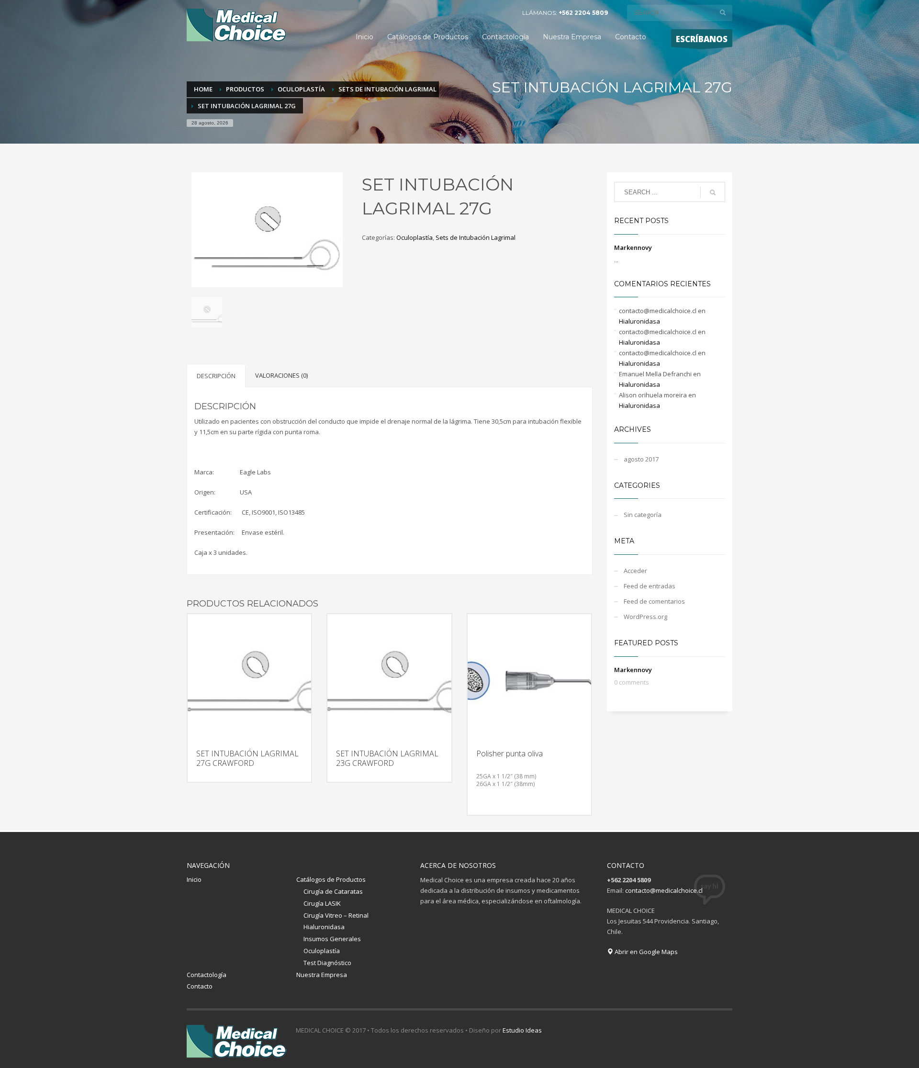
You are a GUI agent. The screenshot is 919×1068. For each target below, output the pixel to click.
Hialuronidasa (639, 321)
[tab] (216, 375)
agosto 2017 (641, 459)
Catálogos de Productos (331, 879)
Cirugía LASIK (322, 903)
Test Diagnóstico (327, 962)
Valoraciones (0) (281, 375)
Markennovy (633, 247)
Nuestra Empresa (321, 974)
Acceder (635, 570)
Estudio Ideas (522, 1030)
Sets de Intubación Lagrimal (476, 237)
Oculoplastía (414, 237)
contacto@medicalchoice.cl (664, 890)
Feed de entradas (649, 586)
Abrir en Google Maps (645, 951)
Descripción (216, 375)
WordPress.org (645, 616)
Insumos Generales (332, 938)
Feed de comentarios (654, 601)
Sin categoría (642, 514)
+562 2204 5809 (583, 12)
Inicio (194, 879)
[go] (723, 12)
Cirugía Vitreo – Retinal (336, 915)
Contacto (200, 986)
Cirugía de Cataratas (333, 891)
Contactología (206, 974)
